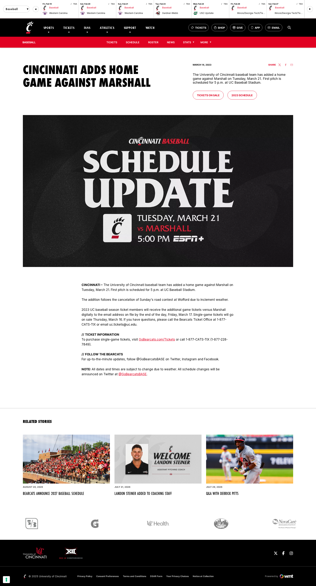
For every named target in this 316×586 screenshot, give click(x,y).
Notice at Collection (203, 576)
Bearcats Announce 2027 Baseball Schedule (53, 493)
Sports (49, 27)
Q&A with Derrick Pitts (222, 493)
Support (130, 27)
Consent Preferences (107, 576)
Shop (220, 28)
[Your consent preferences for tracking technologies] (6, 579)
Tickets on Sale (210, 95)
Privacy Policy (84, 576)
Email (274, 28)
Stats (187, 42)
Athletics (107, 27)
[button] (36, 9)
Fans (87, 27)
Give (238, 28)
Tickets (69, 27)
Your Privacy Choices (177, 576)
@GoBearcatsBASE (132, 374)
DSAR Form (156, 576)
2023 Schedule (244, 95)
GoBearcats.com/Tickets (157, 339)
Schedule (133, 42)
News (171, 42)
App (257, 27)
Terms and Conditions (134, 576)
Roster (153, 42)
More (204, 42)
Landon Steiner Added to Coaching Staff (143, 493)
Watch (150, 27)
